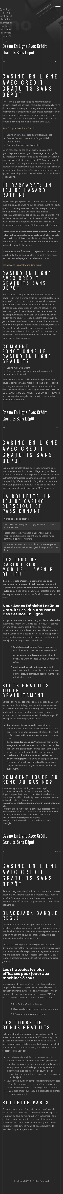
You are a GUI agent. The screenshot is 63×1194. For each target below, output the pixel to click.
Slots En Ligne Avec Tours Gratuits (19, 128)
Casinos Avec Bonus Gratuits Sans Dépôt (22, 265)
